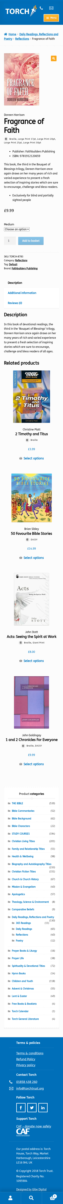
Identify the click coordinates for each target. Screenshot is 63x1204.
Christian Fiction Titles (24, 871)
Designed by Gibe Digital (31, 1189)
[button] (54, 58)
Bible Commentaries (23, 810)
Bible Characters (21, 826)
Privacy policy (25, 1065)
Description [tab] (15, 282)
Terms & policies (28, 1043)
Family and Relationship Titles (28, 848)
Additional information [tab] (22, 293)
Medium (9, 224)
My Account (10, 1198)
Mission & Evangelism (24, 886)
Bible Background (21, 818)
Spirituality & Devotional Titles (28, 966)
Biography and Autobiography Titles (31, 864)
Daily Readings (24, 929)
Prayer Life (18, 958)
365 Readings (23, 923)
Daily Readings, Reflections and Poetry (33, 917)
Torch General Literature (25, 1019)
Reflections (22, 38)
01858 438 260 (43, 8)
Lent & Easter (19, 996)
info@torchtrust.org (52, 8)
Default (13, 264)
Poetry (19, 940)
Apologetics (18, 894)
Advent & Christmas (23, 988)
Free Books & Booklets (24, 1003)
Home (12, 34)
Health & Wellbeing (22, 856)
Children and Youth (22, 981)
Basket (48, 1195)
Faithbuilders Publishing (25, 268)
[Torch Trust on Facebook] (21, 1107)
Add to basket (31, 240)
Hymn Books (19, 973)
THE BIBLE (17, 803)
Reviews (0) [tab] (15, 303)
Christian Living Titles (23, 841)
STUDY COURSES (21, 833)
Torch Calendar (20, 1011)
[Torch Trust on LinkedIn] (43, 1107)
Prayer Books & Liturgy (24, 950)
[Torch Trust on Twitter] (32, 1107)
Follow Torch (25, 1097)
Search (31, 1198)
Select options (34, 458)
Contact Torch (26, 1075)
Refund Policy (25, 1059)
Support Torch (26, 1119)
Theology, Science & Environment (30, 902)
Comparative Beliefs (23, 909)
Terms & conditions (29, 1053)
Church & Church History (25, 879)
